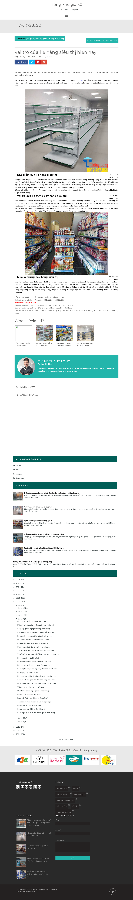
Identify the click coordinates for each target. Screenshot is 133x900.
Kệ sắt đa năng (18, 478)
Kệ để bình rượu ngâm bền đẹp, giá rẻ (38, 521)
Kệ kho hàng (17, 465)
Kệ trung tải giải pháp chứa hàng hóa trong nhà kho (36, 683)
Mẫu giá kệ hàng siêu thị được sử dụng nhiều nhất (35, 625)
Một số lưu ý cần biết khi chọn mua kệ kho (33, 639)
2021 (18, 598)
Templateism (30, 891)
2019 (18, 605)
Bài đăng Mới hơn (110, 40)
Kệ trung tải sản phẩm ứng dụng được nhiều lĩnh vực (36, 669)
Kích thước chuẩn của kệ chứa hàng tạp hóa (33, 665)
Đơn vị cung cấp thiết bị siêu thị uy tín (31, 709)
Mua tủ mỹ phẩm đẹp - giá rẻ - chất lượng (33, 691)
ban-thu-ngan (79, 794)
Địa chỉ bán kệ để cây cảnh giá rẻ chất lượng (33, 647)
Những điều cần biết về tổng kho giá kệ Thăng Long (32, 562)
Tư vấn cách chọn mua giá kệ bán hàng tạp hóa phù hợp (38, 654)
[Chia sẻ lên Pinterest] (38, 62)
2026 (18, 580)
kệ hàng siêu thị (91, 80)
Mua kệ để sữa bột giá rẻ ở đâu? (29, 705)
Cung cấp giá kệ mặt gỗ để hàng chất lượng (33, 629)
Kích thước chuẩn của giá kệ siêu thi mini (32, 621)
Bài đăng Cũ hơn (93, 40)
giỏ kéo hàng (62, 806)
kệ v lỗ (75, 789)
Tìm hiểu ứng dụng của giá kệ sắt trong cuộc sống (35, 650)
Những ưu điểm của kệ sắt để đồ (29, 658)
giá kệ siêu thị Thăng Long (53, 39)
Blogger (70, 739)
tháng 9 (21, 619)
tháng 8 (21, 718)
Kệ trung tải (17, 474)
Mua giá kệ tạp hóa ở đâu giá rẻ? (29, 694)
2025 (18, 583)
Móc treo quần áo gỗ (65, 800)
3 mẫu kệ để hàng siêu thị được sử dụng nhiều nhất (36, 680)
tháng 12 (21, 608)
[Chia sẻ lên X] (32, 62)
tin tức (75, 806)
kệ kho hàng (61, 789)
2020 (18, 602)
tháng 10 (21, 615)
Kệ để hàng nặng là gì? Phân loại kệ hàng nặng (34, 662)
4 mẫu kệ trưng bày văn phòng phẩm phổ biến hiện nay (44, 548)
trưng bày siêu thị (64, 812)
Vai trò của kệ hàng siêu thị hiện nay (30, 687)
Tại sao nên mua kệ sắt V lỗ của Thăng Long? (34, 702)
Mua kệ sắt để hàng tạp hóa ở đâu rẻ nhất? (33, 643)
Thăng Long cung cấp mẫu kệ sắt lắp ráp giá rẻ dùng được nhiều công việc (51, 493)
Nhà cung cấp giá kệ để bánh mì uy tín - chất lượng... (36, 676)
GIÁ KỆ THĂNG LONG (28, 57)
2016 (18, 734)
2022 (18, 594)
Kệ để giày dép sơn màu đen (27, 673)
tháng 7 (21, 722)
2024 (18, 587)
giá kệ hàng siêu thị (34, 39)
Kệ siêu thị (17, 470)
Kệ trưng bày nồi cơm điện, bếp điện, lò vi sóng (34, 636)
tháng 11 (21, 611)
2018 (18, 727)
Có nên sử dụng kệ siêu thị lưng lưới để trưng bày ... (36, 632)
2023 (18, 591)
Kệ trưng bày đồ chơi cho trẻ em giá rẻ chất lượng (36, 713)
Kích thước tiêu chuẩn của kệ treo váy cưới (40, 507)
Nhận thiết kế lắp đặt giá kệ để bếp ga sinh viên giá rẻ (44, 534)
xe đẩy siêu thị (62, 794)
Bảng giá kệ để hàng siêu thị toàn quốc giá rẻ (33, 698)
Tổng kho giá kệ (66, 4)
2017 (18, 731)
